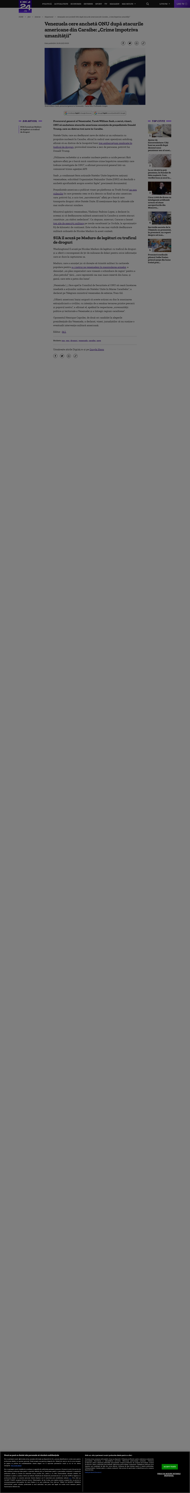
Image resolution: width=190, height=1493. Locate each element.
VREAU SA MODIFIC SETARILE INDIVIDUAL (169, 1475)
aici (70, 1478)
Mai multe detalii (16, 1465)
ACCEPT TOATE (170, 1467)
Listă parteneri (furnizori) (93, 1472)
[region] (95, 1472)
